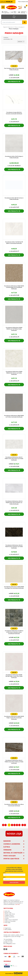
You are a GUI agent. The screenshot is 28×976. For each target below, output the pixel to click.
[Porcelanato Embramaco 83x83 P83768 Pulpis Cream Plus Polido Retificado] (14, 662)
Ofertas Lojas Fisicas (6, 12)
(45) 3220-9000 (8, 940)
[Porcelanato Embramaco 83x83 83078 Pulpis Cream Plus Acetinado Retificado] (14, 703)
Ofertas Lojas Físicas (11, 859)
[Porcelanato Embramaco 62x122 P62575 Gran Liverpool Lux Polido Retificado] (14, 532)
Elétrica (6, 847)
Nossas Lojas (8, 912)
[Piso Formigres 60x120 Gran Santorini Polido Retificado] (14, 55)
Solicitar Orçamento (9, 917)
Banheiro (7, 841)
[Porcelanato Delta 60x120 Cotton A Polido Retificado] (14, 185)
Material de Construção (12, 853)
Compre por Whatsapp (23, 12)
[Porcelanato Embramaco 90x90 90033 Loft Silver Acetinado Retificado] (14, 403)
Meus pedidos (8, 929)
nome (4, 872)
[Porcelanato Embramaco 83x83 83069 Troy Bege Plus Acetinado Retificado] (14, 574)
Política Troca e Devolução (11, 919)
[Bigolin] (14, 7)
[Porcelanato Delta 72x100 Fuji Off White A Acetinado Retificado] (14, 229)
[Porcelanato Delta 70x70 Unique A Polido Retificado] (14, 143)
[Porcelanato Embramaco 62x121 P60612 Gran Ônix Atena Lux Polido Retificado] (14, 444)
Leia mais (17, 904)
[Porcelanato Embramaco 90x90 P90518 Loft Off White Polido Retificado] (14, 315)
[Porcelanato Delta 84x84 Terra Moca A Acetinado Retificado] (14, 792)
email (4, 877)
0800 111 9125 (8, 942)
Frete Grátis (7, 922)
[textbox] (11, 22)
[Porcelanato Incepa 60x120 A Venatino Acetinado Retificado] (14, 99)
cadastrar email (14, 882)
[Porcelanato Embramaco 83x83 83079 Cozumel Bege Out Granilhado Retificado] (14, 273)
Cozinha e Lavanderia (11, 844)
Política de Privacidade (10, 921)
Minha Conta (15, 12)
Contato (7, 918)
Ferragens (7, 850)
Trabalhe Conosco (9, 915)
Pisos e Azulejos (18, 27)
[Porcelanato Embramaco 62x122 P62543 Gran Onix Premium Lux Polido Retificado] (14, 488)
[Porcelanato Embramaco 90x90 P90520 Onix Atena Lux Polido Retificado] (14, 359)
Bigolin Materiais (8, 27)
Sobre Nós (7, 911)
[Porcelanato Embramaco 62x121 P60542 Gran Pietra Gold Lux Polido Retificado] (14, 747)
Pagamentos (8, 928)
